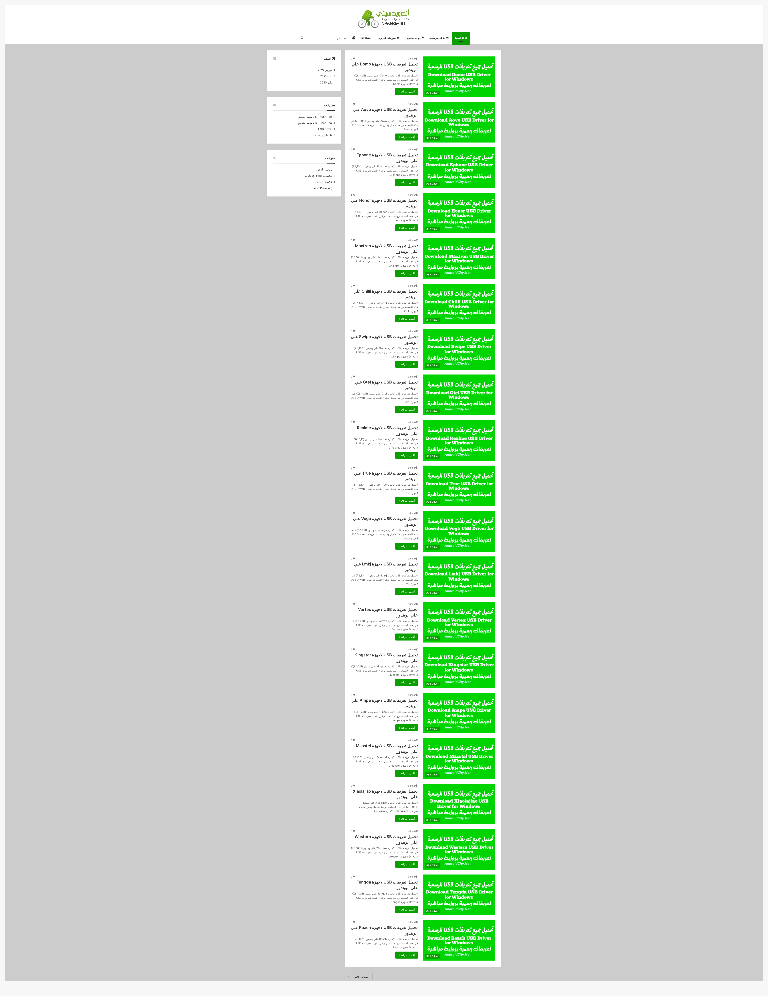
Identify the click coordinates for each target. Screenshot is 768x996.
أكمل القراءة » (406, 91)
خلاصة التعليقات (323, 182)
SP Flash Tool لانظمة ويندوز (315, 116)
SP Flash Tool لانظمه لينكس (315, 122)
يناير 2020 (326, 82)
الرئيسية (459, 37)
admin (411, 58)
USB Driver (366, 37)
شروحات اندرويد (387, 37)
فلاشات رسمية (437, 37)
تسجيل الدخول (323, 169)
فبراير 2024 (325, 70)
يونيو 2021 (326, 76)
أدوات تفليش (414, 37)
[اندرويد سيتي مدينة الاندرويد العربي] (384, 18)
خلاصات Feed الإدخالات (318, 175)
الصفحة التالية (361, 976)
